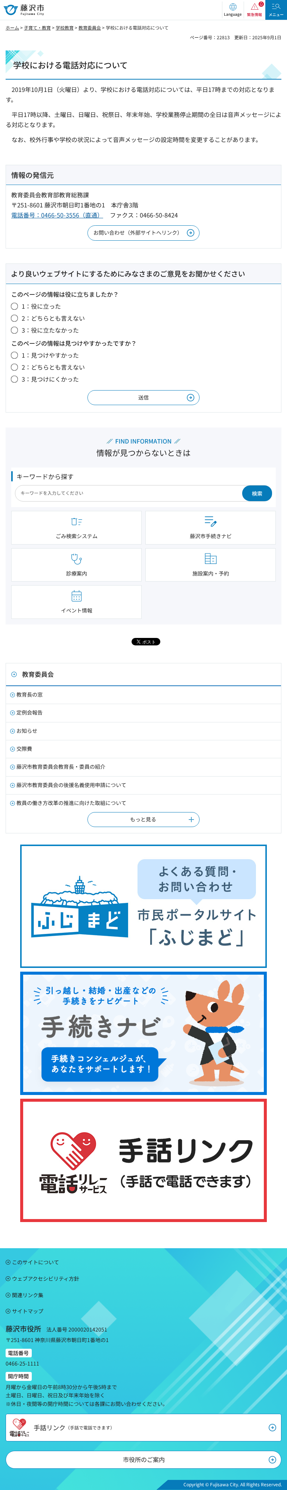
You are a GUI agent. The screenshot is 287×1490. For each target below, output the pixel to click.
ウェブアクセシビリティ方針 (45, 1278)
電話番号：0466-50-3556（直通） (57, 214)
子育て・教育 (37, 27)
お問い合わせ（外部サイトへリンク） (137, 232)
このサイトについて (35, 1262)
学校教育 (65, 27)
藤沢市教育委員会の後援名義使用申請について (71, 785)
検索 (257, 493)
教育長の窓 (29, 694)
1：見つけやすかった (50, 355)
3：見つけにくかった (50, 378)
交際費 (24, 748)
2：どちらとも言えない (53, 318)
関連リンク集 (27, 1295)
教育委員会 (89, 27)
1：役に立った (41, 306)
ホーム (12, 27)
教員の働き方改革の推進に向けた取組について (71, 802)
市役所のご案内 (144, 1459)
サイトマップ (27, 1311)
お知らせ (26, 730)
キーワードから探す (45, 476)
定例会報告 (29, 712)
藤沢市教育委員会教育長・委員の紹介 (60, 766)
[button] (233, 10)
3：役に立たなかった (50, 330)
